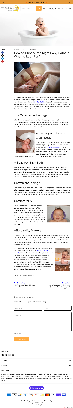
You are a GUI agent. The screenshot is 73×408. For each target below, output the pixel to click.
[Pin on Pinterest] (2, 61)
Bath (20, 275)
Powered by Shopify (36, 405)
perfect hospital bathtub (53, 147)
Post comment (21, 339)
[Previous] (4, 2)
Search (23, 401)
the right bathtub (39, 102)
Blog (28, 401)
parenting (31, 275)
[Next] (69, 2)
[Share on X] (2, 55)
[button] (68, 407)
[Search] (39, 8)
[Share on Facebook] (2, 52)
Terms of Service (37, 401)
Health (25, 275)
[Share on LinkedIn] (2, 58)
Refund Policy (48, 401)
